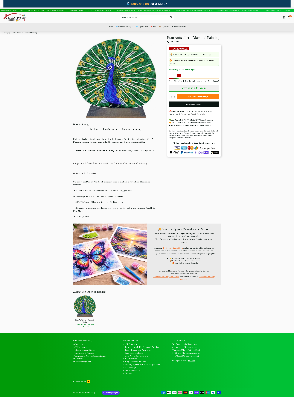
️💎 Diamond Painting (123, 27)
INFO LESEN (159, 3)
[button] (174, 95)
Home (110, 27)
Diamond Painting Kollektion (166, 276)
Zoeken (171, 17)
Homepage (6, 33)
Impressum (80, 344)
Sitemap (128, 373)
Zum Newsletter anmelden (136, 356)
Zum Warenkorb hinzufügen (198, 97)
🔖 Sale (153, 27)
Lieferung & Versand (84, 353)
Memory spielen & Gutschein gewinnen (142, 364)
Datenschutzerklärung (85, 350)
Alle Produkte (131, 344)
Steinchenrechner (132, 370)
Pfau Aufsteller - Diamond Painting (84, 321)
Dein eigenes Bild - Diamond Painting (142, 347)
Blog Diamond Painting (135, 361)
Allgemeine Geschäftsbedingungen (90, 356)
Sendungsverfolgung (134, 353)
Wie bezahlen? (131, 359)
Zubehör (182, 114)
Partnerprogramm (83, 361)
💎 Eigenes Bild (142, 27)
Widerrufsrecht (82, 347)
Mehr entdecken (178, 27)
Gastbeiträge (130, 367)
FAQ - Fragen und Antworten (138, 350)
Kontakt (78, 359)
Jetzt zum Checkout (194, 104)
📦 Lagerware (164, 27)
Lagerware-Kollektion (173, 248)
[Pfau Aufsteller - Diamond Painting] (84, 306)
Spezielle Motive (198, 114)
